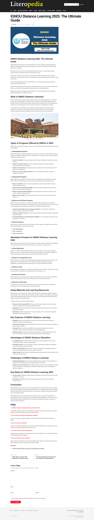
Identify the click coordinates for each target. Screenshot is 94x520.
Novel (64, 10)
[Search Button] (77, 4)
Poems (35, 10)
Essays (30, 10)
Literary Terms (51, 10)
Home (14, 10)
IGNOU (36, 64)
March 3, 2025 (21, 24)
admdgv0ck (14, 24)
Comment (13, 470)
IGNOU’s (13, 100)
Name (12, 486)
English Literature (22, 10)
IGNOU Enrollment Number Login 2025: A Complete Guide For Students (28, 448)
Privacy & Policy (29, 510)
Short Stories (42, 10)
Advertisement (16, 510)
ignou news (27, 24)
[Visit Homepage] (27, 4)
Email (12, 492)
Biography (59, 10)
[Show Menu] (11, 10)
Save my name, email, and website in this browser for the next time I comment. (29, 498)
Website (37, 492)
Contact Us (23, 510)
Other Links (36, 510)
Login (82, 4)
